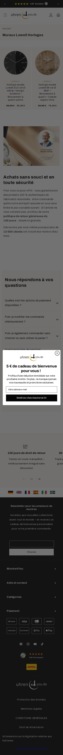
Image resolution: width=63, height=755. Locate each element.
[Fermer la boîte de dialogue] (57, 353)
